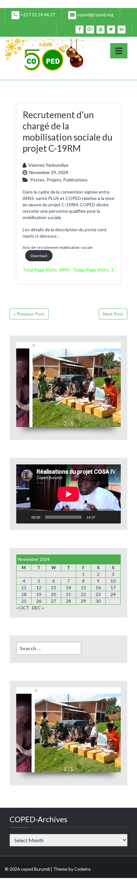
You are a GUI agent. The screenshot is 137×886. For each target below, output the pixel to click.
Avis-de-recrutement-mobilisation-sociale (58, 247)
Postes (37, 179)
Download (39, 256)
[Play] (24, 517)
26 (38, 601)
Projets (54, 179)
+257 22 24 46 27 (37, 14)
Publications (75, 179)
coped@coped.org (94, 14)
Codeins (82, 869)
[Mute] (102, 517)
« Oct (22, 607)
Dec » (38, 607)
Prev (18, 381)
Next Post (113, 314)
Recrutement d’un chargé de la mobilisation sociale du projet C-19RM (67, 131)
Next (118, 381)
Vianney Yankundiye (48, 165)
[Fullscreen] (112, 517)
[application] (68, 493)
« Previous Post (29, 314)
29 (83, 601)
